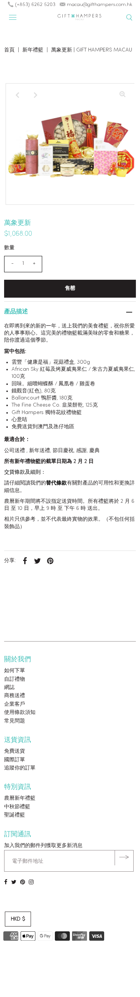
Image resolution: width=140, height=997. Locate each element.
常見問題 (14, 721)
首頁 (9, 50)
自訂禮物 (14, 679)
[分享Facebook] (24, 561)
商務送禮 (14, 696)
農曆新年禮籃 (19, 798)
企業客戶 (14, 704)
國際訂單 (14, 760)
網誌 (9, 687)
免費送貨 (14, 751)
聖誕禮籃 (14, 815)
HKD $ (18, 919)
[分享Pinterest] (50, 561)
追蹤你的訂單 (19, 768)
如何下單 (14, 671)
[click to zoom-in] (122, 95)
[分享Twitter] (37, 561)
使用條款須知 (19, 712)
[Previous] (17, 95)
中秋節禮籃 (17, 807)
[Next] (36, 95)
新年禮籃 (32, 50)
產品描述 (16, 312)
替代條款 (56, 483)
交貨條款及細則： (25, 472)
